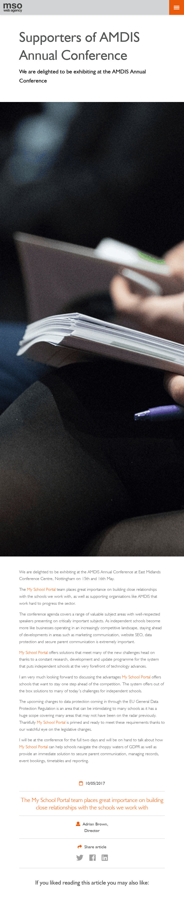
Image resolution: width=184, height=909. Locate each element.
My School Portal (42, 589)
